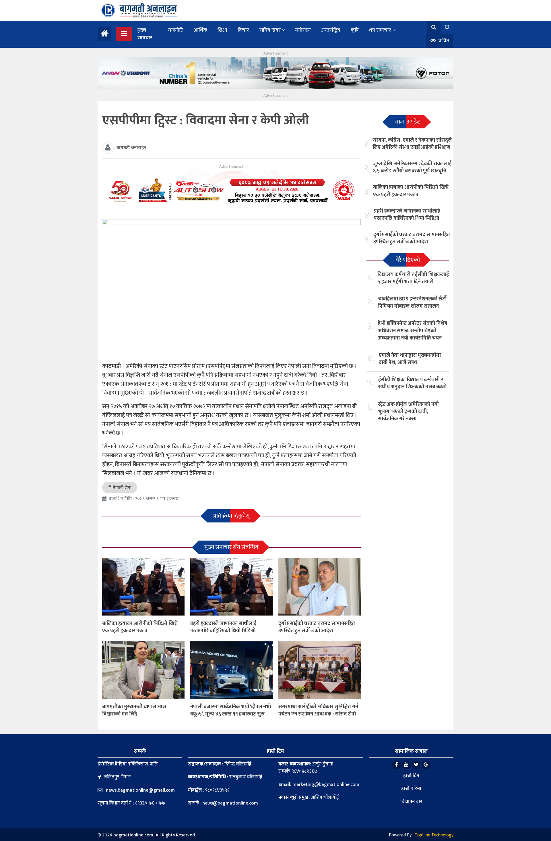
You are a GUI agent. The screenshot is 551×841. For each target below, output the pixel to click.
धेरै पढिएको (407, 260)
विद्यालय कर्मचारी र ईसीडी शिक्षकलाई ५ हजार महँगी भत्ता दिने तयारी (413, 278)
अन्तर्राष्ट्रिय (330, 30)
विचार (243, 30)
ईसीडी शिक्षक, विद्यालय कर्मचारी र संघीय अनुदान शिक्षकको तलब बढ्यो (412, 383)
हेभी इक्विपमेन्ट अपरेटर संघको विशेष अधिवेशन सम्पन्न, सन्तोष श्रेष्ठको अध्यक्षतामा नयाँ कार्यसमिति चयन (412, 330)
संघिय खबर (270, 30)
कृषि (355, 30)
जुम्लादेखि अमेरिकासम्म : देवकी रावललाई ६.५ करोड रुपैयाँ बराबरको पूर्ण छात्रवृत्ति (412, 167)
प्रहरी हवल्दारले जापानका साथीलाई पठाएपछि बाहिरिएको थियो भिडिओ (223, 627)
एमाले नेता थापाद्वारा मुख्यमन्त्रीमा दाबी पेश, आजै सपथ (410, 359)
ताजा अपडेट (407, 122)
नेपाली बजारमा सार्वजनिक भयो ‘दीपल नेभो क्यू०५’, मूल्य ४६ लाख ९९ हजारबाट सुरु (230, 710)
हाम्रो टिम (411, 775)
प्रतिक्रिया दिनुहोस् (231, 516)
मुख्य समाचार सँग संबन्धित (231, 547)
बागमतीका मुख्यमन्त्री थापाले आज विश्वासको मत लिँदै (134, 710)
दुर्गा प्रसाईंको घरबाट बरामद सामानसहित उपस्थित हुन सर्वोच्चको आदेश (316, 627)
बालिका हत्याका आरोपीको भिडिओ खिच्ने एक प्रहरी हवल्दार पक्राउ (140, 627)
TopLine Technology (434, 835)
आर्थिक (200, 30)
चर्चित (443, 40)
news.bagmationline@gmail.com (140, 790)
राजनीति (175, 30)
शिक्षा (222, 30)
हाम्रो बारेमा (411, 788)
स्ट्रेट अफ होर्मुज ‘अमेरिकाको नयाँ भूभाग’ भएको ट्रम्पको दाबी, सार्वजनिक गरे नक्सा (408, 411)
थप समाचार (380, 30)
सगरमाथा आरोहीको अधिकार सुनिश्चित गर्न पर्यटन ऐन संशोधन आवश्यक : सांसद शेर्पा (318, 710)
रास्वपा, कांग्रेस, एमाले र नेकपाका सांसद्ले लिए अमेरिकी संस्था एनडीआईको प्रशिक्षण (412, 144)
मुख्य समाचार (144, 34)
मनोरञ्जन (303, 30)
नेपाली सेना (122, 488)
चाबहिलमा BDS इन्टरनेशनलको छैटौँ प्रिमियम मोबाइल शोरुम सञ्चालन (412, 302)
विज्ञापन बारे (411, 802)
